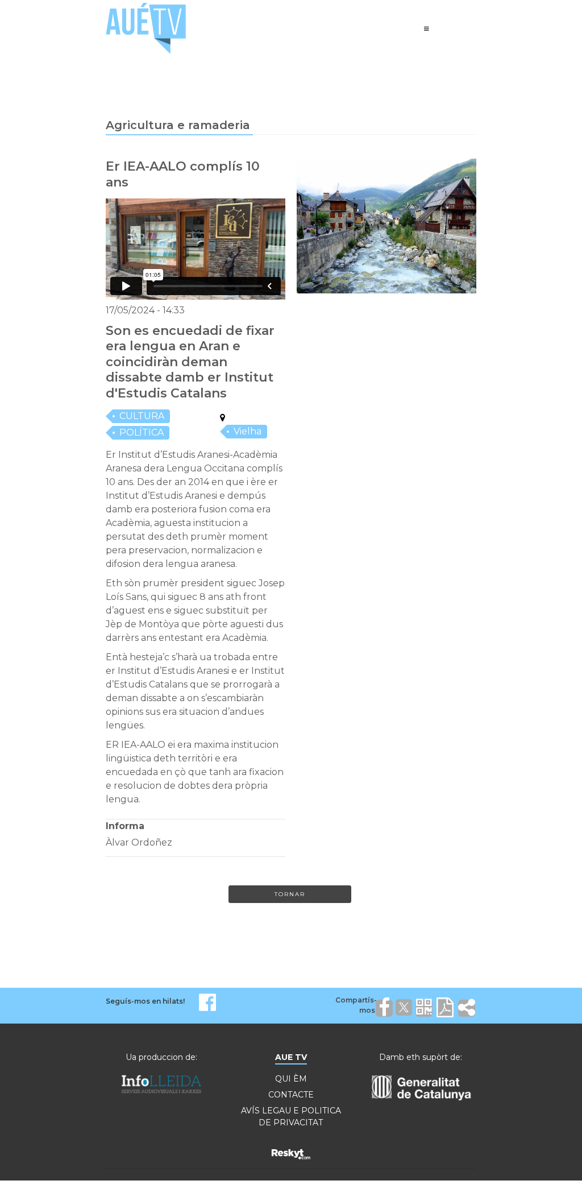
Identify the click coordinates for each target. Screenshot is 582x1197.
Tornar (290, 894)
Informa (125, 826)
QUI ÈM (291, 1079)
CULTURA (141, 416)
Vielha (247, 431)
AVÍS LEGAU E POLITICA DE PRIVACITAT (291, 1116)
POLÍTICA (141, 432)
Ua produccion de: (161, 1057)
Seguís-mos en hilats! (145, 1001)
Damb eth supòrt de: (420, 1057)
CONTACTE (291, 1095)
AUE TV (291, 1057)
